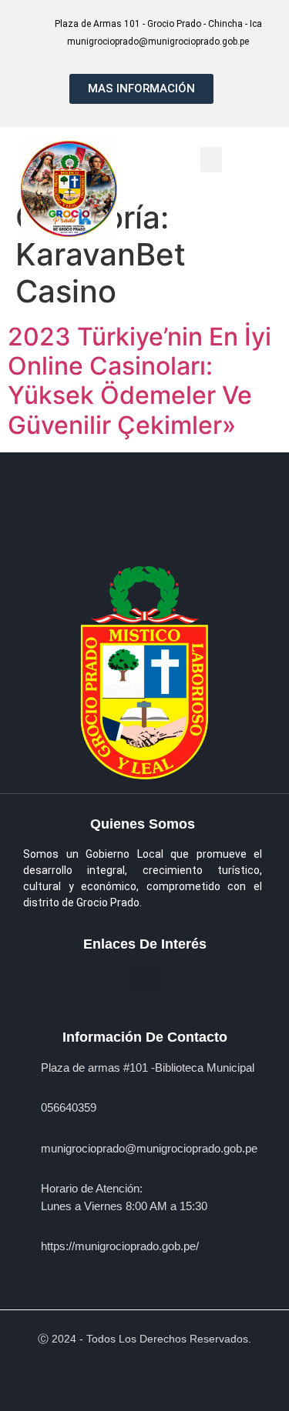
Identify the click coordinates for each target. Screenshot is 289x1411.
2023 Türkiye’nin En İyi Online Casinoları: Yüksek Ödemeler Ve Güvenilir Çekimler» (139, 381)
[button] (211, 159)
